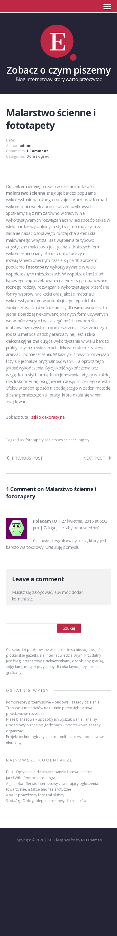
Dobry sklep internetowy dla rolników (54, 800)
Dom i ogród (38, 156)
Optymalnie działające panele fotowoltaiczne (54, 771)
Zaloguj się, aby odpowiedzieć (71, 527)
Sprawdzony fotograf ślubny (40, 795)
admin (26, 145)
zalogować (42, 592)
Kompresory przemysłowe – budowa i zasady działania (53, 702)
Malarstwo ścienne (61, 439)
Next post (94, 458)
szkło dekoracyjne (48, 417)
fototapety (35, 439)
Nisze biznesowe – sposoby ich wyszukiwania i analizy (51, 719)
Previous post (27, 458)
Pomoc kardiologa (39, 777)
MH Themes (91, 840)
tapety (84, 439)
